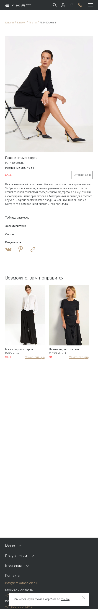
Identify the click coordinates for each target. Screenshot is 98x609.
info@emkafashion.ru (21, 583)
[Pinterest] (20, 249)
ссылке (65, 599)
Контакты (12, 575)
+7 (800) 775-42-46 (19, 606)
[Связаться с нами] (80, 5)
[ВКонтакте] (8, 249)
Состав (10, 234)
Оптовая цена (82, 174)
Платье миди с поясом (64, 349)
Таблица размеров (17, 217)
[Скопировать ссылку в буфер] (33, 249)
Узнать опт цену (35, 357)
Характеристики (15, 226)
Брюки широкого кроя (19, 349)
